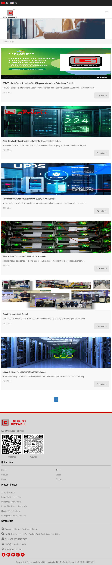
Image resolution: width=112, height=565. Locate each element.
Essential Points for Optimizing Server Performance (24, 371)
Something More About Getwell (15, 314)
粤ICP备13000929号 (86, 562)
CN (7, 3)
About (58, 470)
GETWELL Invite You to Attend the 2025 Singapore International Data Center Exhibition (39, 83)
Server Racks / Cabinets (11, 497)
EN (16, 3)
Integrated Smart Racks (11, 501)
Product (4, 474)
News (12, 41)
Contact (59, 479)
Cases (58, 474)
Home (5, 41)
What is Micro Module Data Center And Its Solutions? (24, 256)
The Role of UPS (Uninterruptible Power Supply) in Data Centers (29, 198)
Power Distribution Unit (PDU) (14, 506)
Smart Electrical (8, 492)
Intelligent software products (13, 515)
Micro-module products (10, 511)
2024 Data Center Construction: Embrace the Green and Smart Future (32, 141)
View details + (102, 95)
